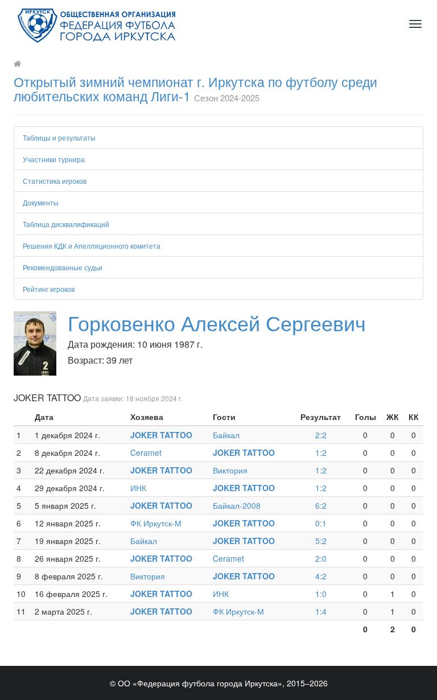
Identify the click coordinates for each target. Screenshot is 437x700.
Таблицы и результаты (59, 137)
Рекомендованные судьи (62, 267)
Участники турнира (54, 159)
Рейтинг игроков (49, 289)
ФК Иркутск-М (156, 523)
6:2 (321, 505)
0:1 (321, 523)
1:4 (321, 611)
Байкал (226, 434)
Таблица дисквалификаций (66, 224)
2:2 (321, 434)
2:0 (321, 558)
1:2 (321, 452)
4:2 (321, 576)
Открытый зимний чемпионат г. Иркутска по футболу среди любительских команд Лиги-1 (195, 88)
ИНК (138, 487)
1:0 (321, 593)
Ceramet (146, 452)
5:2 (321, 540)
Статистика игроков (54, 181)
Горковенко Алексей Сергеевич (217, 322)
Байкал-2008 (237, 505)
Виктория (230, 470)
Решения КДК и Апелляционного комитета (91, 245)
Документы (41, 202)
